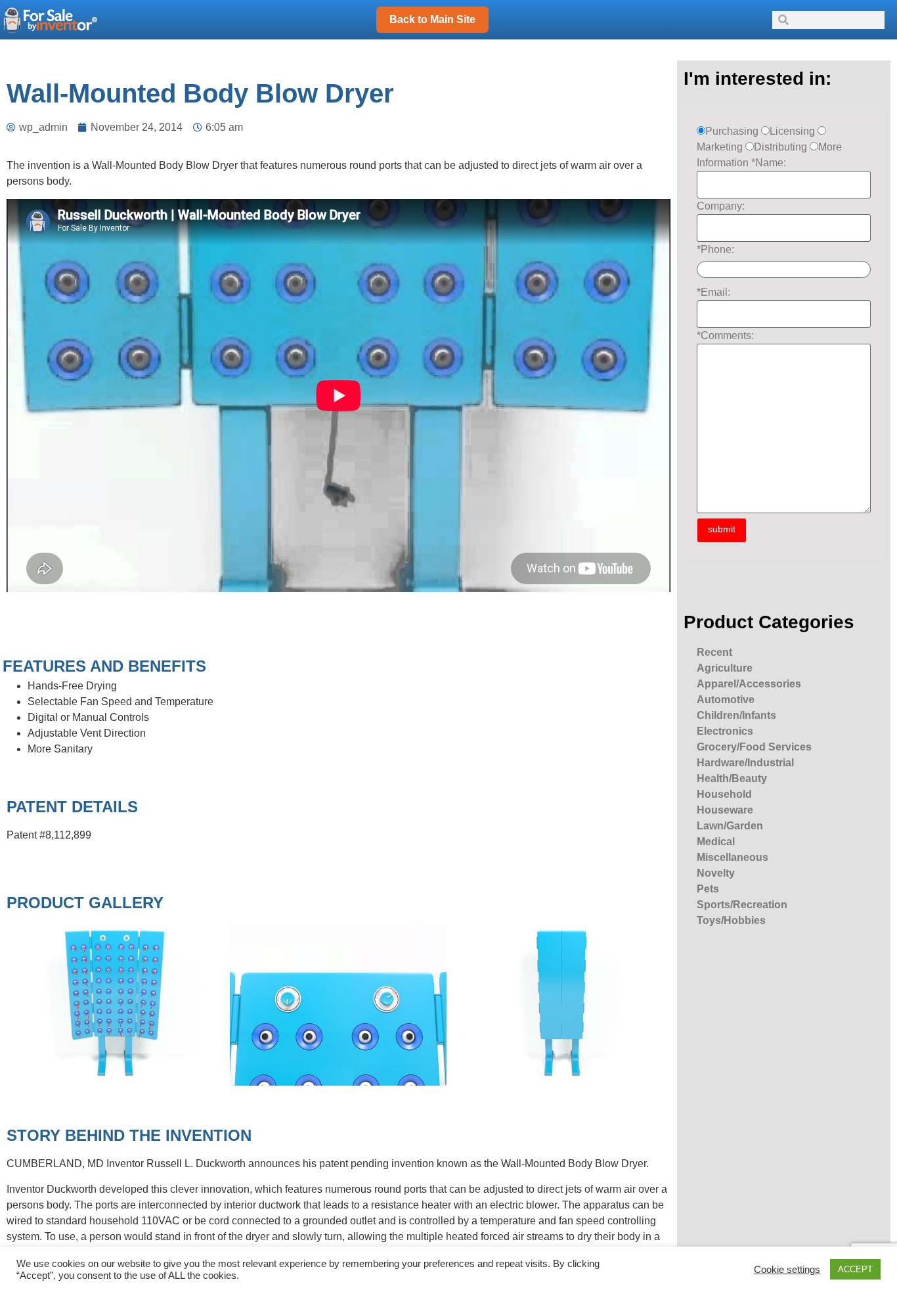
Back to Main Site (432, 19)
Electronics (725, 731)
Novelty (716, 873)
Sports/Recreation (742, 904)
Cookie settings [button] (787, 1269)
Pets (708, 888)
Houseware (725, 810)
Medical (716, 841)
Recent (714, 652)
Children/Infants (736, 715)
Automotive (726, 699)
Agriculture (725, 668)
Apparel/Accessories (749, 683)
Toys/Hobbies (731, 920)
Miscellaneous (732, 857)
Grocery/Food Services (754, 746)
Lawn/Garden (730, 825)
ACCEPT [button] (855, 1269)
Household (724, 794)
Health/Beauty (732, 778)
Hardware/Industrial (745, 762)
